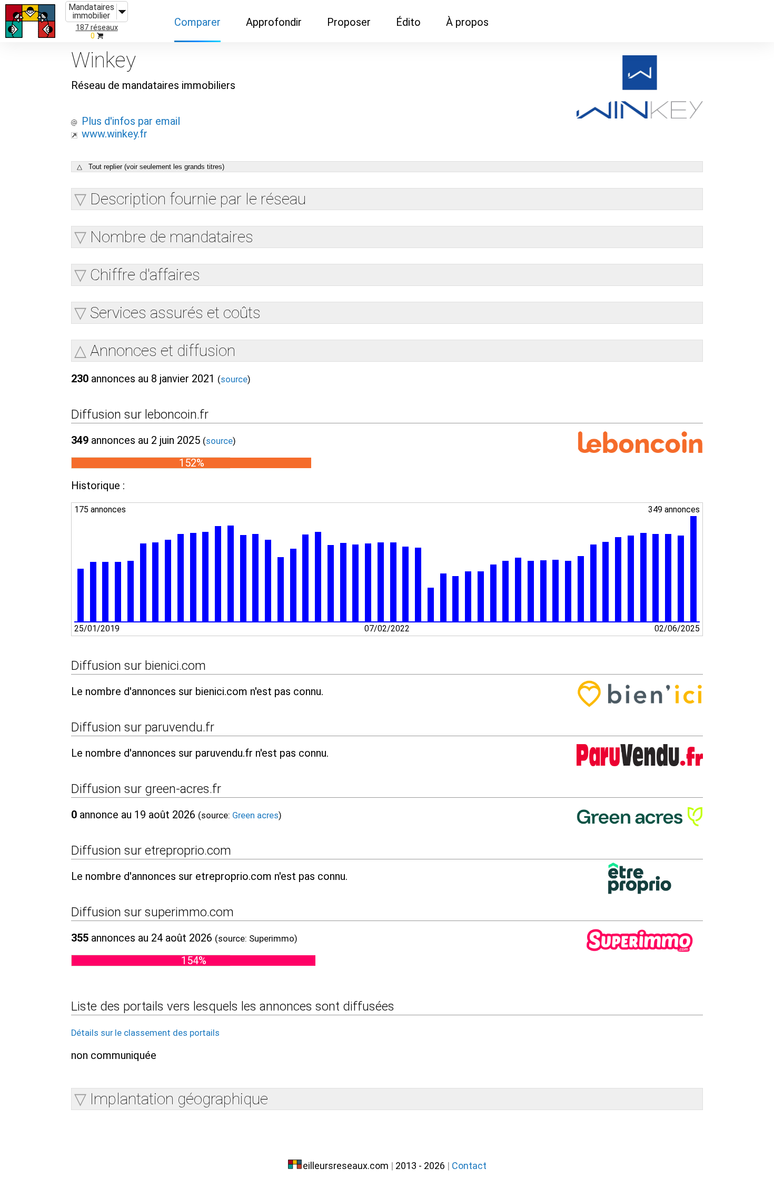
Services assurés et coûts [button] (175, 312)
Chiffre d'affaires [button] (145, 274)
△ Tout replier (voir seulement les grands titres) (150, 167)
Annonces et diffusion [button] (162, 350)
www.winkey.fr (114, 133)
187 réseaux (97, 27)
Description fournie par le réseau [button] (198, 199)
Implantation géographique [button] (179, 1099)
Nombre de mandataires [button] (171, 236)
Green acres (255, 815)
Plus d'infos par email (131, 121)
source (234, 379)
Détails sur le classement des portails (145, 1033)
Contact (469, 1165)
